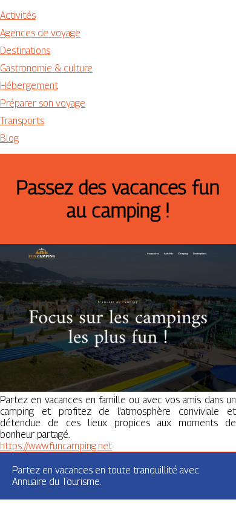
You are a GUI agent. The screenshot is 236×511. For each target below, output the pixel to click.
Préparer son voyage (42, 103)
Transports (22, 121)
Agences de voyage (40, 33)
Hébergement (29, 85)
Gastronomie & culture (46, 68)
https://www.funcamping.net (56, 446)
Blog (9, 138)
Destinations (25, 50)
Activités (18, 15)
